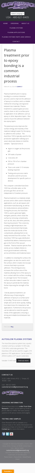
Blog (12, 327)
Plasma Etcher (18, 457)
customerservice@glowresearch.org (15, 387)
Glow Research (17, 5)
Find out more (23, 361)
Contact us (6, 429)
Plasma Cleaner (8, 457)
